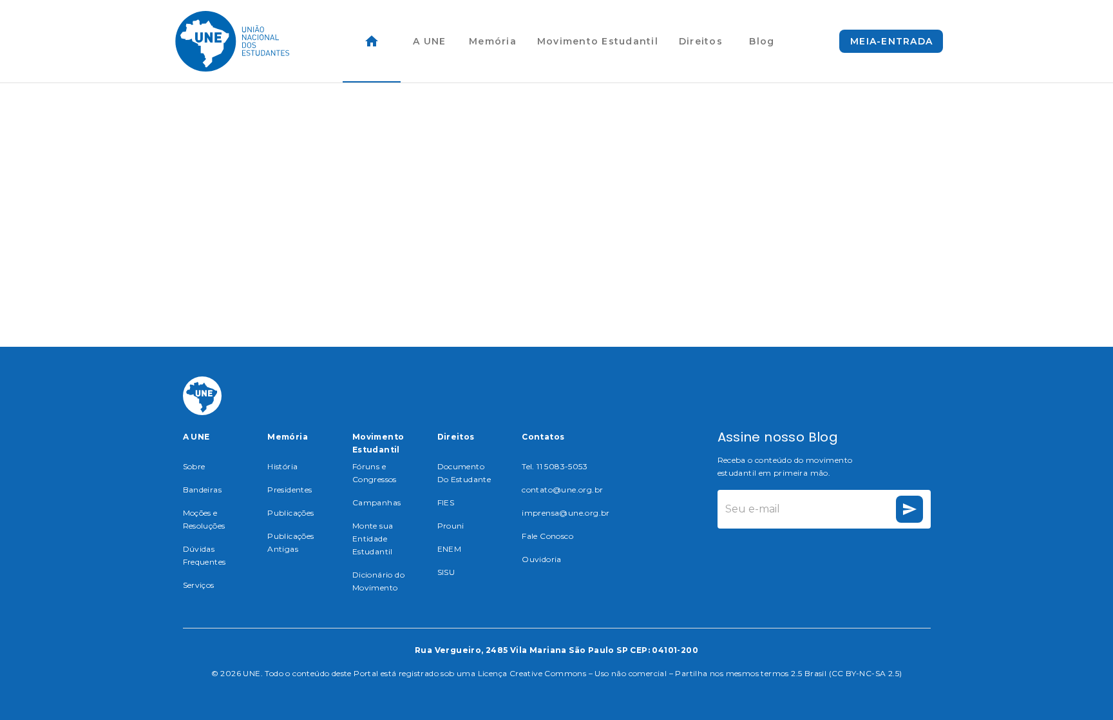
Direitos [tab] (701, 41)
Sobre (194, 466)
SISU (446, 572)
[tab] (372, 41)
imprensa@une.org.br (566, 513)
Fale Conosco (547, 536)
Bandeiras (202, 489)
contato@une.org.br (562, 489)
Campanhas (376, 502)
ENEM (449, 549)
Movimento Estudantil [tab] (597, 41)
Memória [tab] (493, 41)
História (282, 466)
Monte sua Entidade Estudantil (373, 538)
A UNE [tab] (429, 41)
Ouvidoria (542, 559)
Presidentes (289, 489)
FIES (446, 502)
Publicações (290, 513)
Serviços (198, 585)
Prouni (450, 525)
